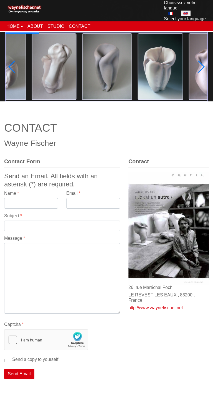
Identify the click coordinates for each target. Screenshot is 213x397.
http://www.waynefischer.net (155, 307)
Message (14, 238)
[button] (14, 26)
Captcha (14, 324)
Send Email (19, 373)
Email (73, 193)
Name (11, 193)
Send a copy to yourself (35, 359)
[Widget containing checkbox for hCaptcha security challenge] (46, 339)
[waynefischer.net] (24, 7)
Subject (13, 215)
